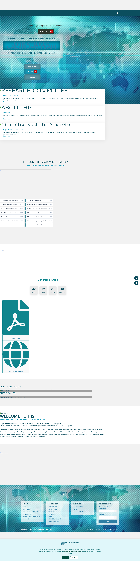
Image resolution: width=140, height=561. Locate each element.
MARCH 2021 (77, 509)
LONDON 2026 (52, 507)
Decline (74, 558)
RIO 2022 (51, 516)
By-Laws (78, 551)
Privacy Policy (68, 551)
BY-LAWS (26, 519)
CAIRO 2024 (51, 512)
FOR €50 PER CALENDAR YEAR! (31, 45)
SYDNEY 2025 (52, 509)
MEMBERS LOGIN (107, 13)
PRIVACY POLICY (107, 529)
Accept (65, 558)
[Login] (117, 13)
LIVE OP (50, 13)
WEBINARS (39, 13)
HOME (25, 507)
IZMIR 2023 (51, 514)
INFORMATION (78, 13)
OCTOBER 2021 (78, 512)
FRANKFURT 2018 (53, 521)
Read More (6, 136)
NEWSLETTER (92, 13)
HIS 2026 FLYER (16, 339)
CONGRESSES (27, 13)
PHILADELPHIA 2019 (54, 519)
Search (107, 521)
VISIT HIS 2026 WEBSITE (16, 371)
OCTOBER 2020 (78, 507)
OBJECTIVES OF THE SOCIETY (32, 516)
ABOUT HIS (26, 509)
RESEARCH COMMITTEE (30, 512)
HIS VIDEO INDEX (65, 13)
